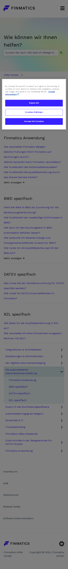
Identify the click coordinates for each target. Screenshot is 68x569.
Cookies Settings (34, 112)
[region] (34, 104)
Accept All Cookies (34, 121)
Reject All (34, 103)
